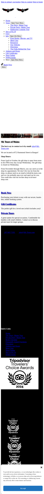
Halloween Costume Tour (19, 29)
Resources (14, 43)
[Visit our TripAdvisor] (8, 282)
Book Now (6, 192)
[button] (41, 467)
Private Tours (7, 213)
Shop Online (10, 55)
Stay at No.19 (11, 32)
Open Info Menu (15, 36)
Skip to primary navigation (11, 2)
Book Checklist (11, 340)
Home (8, 21)
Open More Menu (17, 60)
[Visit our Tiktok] (24, 279)
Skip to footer (38, 2)
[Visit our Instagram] (7, 241)
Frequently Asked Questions (16, 342)
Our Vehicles (15, 45)
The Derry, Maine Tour (19, 25)
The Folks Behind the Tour (20, 49)
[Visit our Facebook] (7, 237)
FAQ (7, 34)
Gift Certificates (11, 53)
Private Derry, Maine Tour (20, 27)
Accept (23, 488)
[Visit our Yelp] (7, 324)
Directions (14, 47)
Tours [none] (8, 23)
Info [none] (7, 36)
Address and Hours (13, 51)
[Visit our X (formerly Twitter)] (24, 320)
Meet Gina (14, 40)
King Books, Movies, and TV (21, 38)
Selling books (11, 58)
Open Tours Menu (17, 23)
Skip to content (26, 2)
